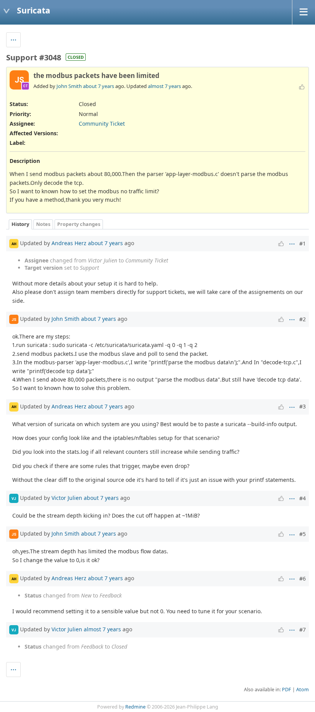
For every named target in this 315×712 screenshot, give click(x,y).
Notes (43, 224)
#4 (302, 498)
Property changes (78, 224)
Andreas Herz (68, 243)
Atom (302, 689)
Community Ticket (102, 123)
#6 (302, 578)
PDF (286, 689)
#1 (302, 243)
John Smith (69, 86)
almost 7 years (164, 86)
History (20, 224)
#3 (302, 406)
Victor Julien (66, 497)
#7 (302, 629)
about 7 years (98, 86)
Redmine (135, 707)
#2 (302, 319)
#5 (302, 534)
